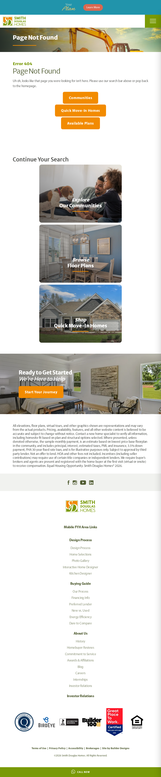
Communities (80, 97)
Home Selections (80, 554)
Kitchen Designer (80, 573)
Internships (80, 679)
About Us (80, 633)
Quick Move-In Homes (80, 110)
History (80, 641)
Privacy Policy (57, 748)
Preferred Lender (80, 604)
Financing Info (80, 598)
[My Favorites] (2, 416)
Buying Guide (80, 583)
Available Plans (80, 123)
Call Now (83, 772)
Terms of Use (39, 748)
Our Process (80, 591)
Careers (80, 673)
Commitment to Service (80, 654)
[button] (80, 392)
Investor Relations (80, 686)
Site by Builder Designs (115, 748)
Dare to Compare (80, 623)
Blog (80, 667)
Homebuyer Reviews (80, 647)
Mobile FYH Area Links (80, 527)
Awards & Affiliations (80, 660)
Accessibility (75, 748)
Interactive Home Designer (80, 567)
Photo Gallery (80, 561)
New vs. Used (80, 610)
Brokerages (92, 748)
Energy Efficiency (80, 617)
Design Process (80, 540)
